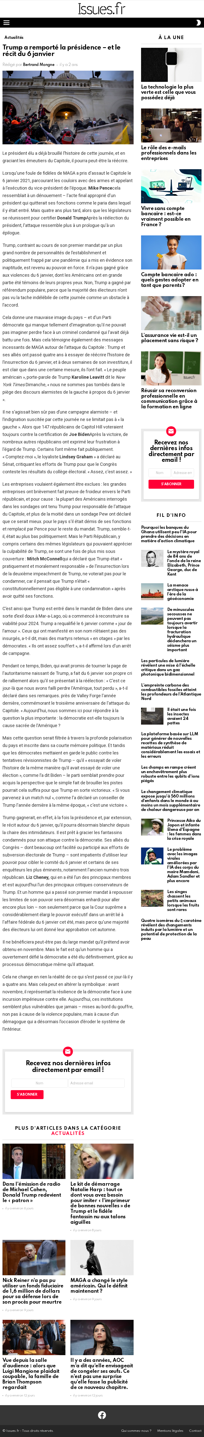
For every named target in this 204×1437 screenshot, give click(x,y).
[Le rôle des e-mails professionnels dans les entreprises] (171, 125)
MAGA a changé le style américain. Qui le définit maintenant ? (99, 1286)
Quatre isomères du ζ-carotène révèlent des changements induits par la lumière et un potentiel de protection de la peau (171, 930)
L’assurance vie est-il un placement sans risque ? (169, 338)
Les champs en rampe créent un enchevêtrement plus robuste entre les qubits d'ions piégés (170, 774)
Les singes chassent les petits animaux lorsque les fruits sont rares (183, 901)
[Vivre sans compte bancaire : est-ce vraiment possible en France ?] (171, 186)
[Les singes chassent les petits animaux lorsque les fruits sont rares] (152, 898)
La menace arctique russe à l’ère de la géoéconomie (182, 592)
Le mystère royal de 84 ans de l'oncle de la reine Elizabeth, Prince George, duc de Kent (184, 563)
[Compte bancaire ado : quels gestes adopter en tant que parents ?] (171, 252)
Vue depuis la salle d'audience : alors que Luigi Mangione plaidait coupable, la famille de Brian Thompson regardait (30, 1374)
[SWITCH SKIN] (199, 23)
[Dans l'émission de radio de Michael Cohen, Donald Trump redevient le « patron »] (33, 1161)
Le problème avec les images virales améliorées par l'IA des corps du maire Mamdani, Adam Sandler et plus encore (183, 865)
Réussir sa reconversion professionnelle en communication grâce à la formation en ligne (169, 399)
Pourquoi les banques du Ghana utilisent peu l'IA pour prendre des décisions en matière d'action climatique (169, 534)
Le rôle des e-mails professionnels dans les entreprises (169, 153)
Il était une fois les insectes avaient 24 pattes (181, 716)
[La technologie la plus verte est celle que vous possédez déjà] (171, 65)
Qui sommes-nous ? (136, 1431)
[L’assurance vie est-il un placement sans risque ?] (171, 313)
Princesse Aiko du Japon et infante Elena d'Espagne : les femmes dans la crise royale (184, 830)
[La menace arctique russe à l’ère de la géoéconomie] (152, 591)
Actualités (68, 1133)
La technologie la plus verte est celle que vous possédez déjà (168, 93)
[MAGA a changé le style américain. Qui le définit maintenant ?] (101, 1257)
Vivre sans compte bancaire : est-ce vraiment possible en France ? (166, 216)
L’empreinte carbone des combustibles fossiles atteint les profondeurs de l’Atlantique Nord (171, 692)
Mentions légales (170, 1431)
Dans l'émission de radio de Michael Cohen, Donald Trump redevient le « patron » (31, 1192)
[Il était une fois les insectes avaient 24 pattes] (152, 716)
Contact (195, 1431)
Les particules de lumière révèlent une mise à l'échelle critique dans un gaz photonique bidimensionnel (168, 668)
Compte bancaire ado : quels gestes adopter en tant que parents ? (170, 280)
